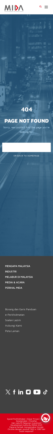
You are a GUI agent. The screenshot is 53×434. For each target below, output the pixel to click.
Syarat (10, 419)
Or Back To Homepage (26, 155)
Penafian (33, 421)
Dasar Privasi (33, 419)
